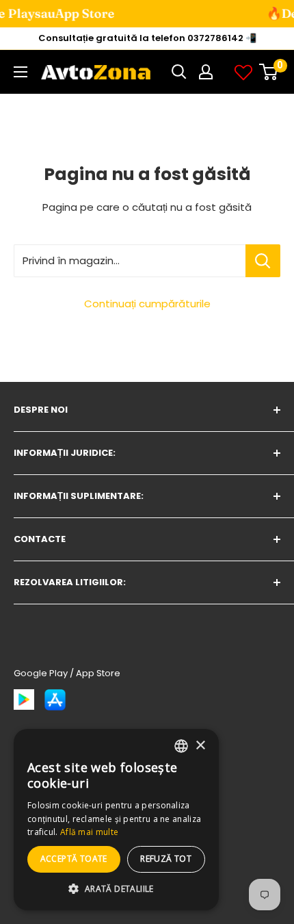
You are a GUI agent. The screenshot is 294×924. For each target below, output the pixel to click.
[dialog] (116, 819)
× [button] (200, 746)
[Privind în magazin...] (262, 260)
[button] (116, 889)
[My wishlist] (243, 72)
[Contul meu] (206, 71)
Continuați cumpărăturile (147, 303)
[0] (269, 72)
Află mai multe (89, 832)
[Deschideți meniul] (20, 71)
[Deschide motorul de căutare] (179, 71)
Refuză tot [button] (165, 858)
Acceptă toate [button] (73, 858)
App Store (47, 13)
